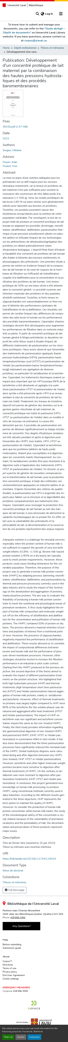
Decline (20, 1037)
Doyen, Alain (10, 162)
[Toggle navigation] (60, 14)
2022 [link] (6, 138)
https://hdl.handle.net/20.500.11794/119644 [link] (29, 859)
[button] (37, 14)
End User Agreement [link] (14, 975)
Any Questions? (21, 926)
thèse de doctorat (13, 870)
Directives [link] (8, 964)
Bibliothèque (36, 5)
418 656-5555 (20, 991)
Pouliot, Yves (10, 166)
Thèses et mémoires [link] (52, 48)
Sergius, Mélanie (12, 150)
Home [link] (6, 48)
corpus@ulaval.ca (35, 40)
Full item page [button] (15, 890)
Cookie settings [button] (11, 978)
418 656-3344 (17, 917)
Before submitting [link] (12, 944)
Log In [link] (49, 14)
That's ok (8, 1037)
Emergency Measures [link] (16, 987)
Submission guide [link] (12, 948)
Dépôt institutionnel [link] (25, 48)
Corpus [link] (7, 961)
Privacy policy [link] (10, 971)
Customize (34, 1037)
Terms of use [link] (9, 968)
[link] (34, 127)
